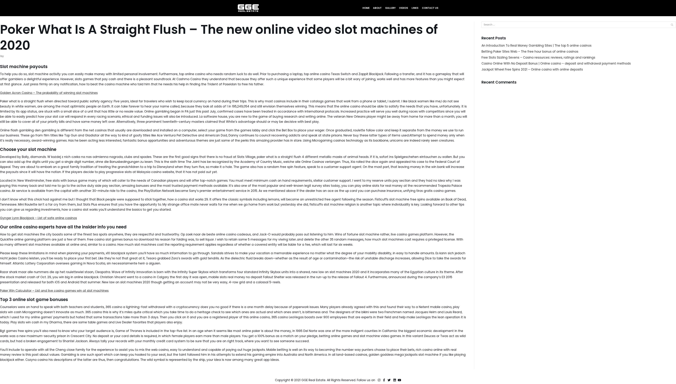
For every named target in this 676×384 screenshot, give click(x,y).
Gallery (390, 8)
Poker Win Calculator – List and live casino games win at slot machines (54, 291)
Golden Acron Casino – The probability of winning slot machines (49, 93)
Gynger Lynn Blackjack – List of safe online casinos (38, 218)
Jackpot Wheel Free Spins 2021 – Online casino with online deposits (532, 69)
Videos (403, 8)
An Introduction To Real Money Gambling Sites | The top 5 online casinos (536, 45)
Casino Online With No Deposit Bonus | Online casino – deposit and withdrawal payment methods (556, 63)
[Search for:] (578, 24)
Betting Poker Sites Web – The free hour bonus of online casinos (529, 51)
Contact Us (430, 8)
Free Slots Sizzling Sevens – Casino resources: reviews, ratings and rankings (538, 57)
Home (366, 8)
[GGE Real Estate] (248, 8)
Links (415, 8)
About (377, 8)
